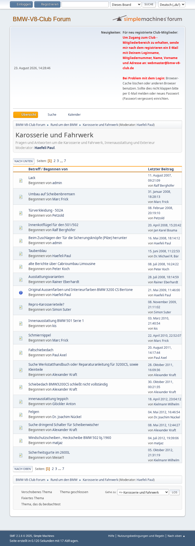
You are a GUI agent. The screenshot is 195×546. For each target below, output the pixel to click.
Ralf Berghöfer (164, 185)
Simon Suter (61, 309)
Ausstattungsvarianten (46, 276)
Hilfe (111, 536)
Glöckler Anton (64, 404)
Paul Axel (59, 355)
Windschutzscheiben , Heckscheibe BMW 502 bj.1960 (69, 437)
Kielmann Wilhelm (166, 404)
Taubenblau (37, 250)
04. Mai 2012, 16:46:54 (164, 412)
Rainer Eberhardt (65, 281)
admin (57, 183)
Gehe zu (110, 492)
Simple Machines (44, 535)
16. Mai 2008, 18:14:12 (164, 238)
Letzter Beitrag (161, 169)
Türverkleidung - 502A (45, 210)
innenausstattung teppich (48, 398)
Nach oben (22, 469)
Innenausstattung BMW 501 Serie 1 (56, 320)
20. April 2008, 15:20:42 (164, 225)
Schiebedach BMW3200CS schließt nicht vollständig (68, 384)
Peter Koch (61, 269)
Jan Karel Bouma (165, 230)
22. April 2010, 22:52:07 (164, 335)
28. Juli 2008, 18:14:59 (163, 277)
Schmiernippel (39, 335)
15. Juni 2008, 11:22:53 (164, 251)
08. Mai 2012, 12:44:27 (164, 425)
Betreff (34, 169)
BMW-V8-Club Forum (42, 19)
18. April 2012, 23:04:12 (164, 399)
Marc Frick (60, 199)
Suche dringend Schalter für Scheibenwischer (63, 424)
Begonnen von (55, 169)
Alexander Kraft (64, 374)
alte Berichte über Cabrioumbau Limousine (61, 263)
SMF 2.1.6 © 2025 (21, 535)
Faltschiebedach (40, 350)
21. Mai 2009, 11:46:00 (164, 290)
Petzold (58, 215)
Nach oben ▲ (176, 536)
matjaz (57, 442)
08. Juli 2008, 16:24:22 (163, 264)
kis (54, 325)
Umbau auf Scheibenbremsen (51, 194)
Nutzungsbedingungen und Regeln (141, 536)
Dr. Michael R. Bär (166, 256)
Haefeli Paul (145, 125)
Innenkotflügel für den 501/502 (53, 225)
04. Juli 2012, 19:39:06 (163, 438)
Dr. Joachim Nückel (66, 417)
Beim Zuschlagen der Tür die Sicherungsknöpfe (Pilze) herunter (77, 237)
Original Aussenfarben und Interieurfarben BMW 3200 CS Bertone (80, 289)
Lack (31, 177)
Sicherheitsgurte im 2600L (49, 452)
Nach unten (23, 161)
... (62, 160)
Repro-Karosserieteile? (46, 304)
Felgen (33, 411)
